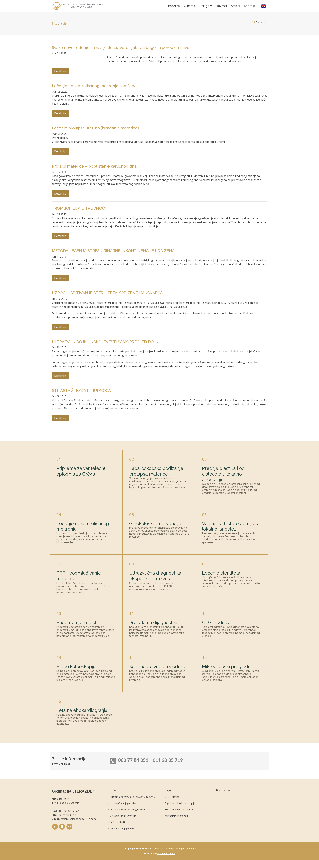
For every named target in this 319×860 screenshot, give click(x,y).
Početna (174, 6)
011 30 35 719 (168, 760)
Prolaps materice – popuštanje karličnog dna (94, 166)
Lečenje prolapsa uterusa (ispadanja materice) (95, 128)
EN (263, 6)
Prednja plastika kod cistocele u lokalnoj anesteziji (223, 474)
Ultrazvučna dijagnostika (123, 803)
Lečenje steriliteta (221, 573)
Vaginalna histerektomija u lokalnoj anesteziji (230, 526)
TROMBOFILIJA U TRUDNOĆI (79, 208)
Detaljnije (60, 71)
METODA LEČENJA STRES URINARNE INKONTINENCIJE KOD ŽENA (113, 250)
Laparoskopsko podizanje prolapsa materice (156, 471)
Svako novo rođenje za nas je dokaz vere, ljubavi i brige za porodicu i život (121, 47)
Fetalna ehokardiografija (81, 710)
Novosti (221, 6)
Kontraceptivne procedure (157, 666)
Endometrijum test (76, 622)
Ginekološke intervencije (155, 523)
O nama (189, 6)
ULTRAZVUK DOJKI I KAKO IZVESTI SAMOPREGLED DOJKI (105, 341)
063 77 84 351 (133, 760)
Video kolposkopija (76, 666)
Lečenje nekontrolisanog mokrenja (129, 809)
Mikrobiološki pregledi (225, 666)
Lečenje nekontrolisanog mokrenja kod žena (94, 85)
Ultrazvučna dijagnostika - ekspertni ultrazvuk (156, 575)
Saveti (235, 6)
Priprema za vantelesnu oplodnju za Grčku (81, 471)
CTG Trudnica (216, 622)
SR (253, 22)
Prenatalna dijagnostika (153, 622)
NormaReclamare (166, 853)
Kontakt (249, 6)
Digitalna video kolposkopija (180, 803)
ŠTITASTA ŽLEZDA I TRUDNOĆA (81, 390)
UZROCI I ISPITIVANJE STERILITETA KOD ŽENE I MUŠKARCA (107, 292)
